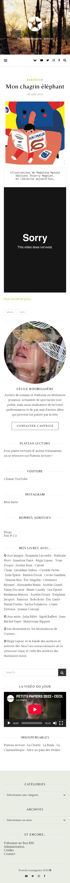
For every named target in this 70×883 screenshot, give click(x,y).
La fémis (48, 745)
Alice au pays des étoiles (43, 750)
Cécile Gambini (54, 575)
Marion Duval (32, 575)
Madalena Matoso (16, 594)
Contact (9, 854)
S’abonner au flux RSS (19, 843)
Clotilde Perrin (49, 570)
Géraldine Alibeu (25, 570)
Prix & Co (10, 535)
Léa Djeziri (54, 589)
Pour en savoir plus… (18, 299)
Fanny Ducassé (14, 589)
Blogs (8, 532)
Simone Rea (13, 580)
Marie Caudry (36, 589)
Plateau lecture (40, 455)
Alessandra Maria (28, 585)
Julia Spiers (13, 575)
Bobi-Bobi (37, 599)
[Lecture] (9, 723)
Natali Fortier (13, 604)
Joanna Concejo (28, 609)
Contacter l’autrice (35, 426)
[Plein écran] (61, 723)
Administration (14, 846)
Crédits (9, 850)
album (9, 312)
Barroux (22, 599)
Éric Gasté (53, 599)
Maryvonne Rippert (37, 621)
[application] (35, 709)
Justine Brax (24, 565)
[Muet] (55, 723)
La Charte (34, 745)
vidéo (22, 312)
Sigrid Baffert (48, 616)
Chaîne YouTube (15, 479)
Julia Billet (30, 616)
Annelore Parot (23, 560)
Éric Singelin (32, 580)
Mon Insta (11, 502)
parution (35, 80)
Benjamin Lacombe (38, 555)
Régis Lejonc (44, 560)
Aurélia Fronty (40, 594)
